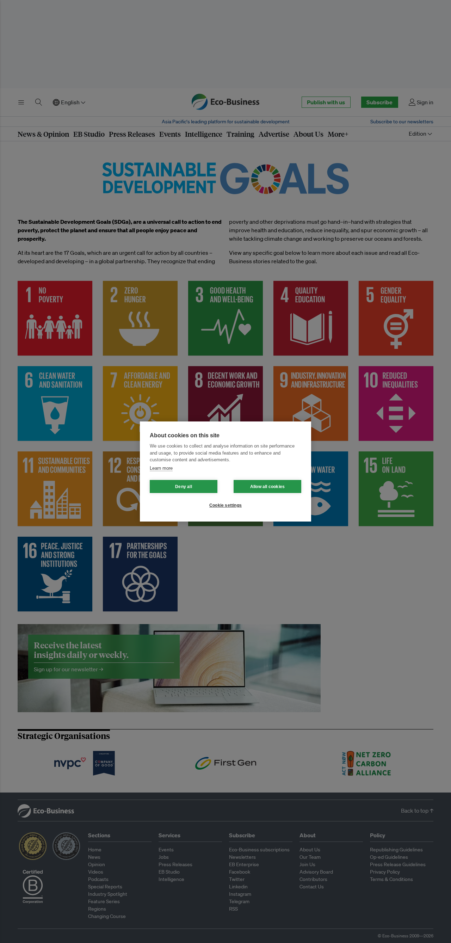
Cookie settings (225, 505)
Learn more (161, 468)
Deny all (183, 486)
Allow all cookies (267, 486)
